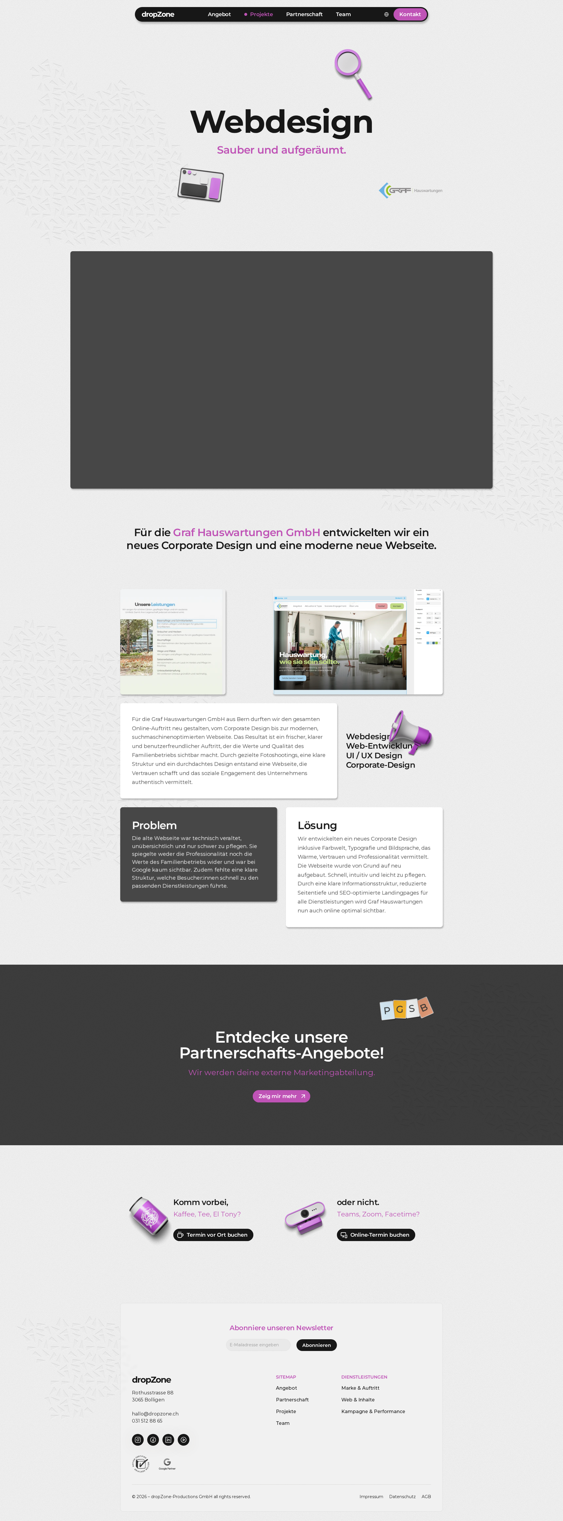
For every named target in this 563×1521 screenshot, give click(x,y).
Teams (348, 1214)
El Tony (225, 1214)
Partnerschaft (292, 1400)
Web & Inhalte (358, 1400)
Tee (204, 1214)
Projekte (286, 1411)
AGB (426, 1496)
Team (283, 1423)
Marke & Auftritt (360, 1388)
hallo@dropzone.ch (155, 1414)
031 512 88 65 (147, 1421)
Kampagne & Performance (373, 1411)
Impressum (371, 1496)
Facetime (400, 1214)
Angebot (286, 1388)
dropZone (158, 14)
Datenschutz (402, 1496)
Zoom (372, 1214)
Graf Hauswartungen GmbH (246, 532)
